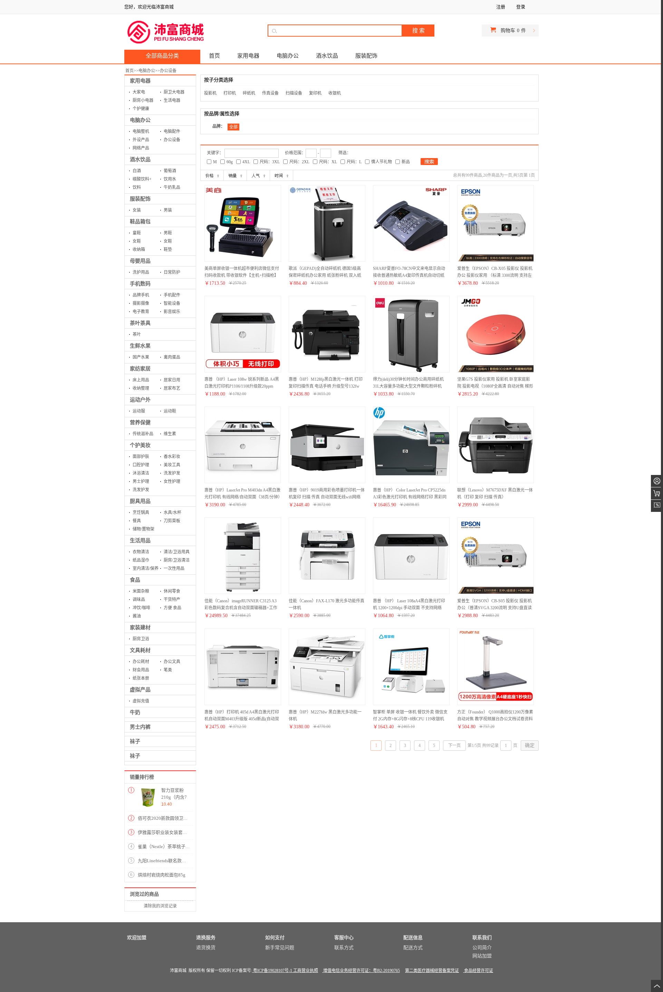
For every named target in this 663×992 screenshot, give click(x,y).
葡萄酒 (170, 170)
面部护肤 (141, 456)
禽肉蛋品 (172, 357)
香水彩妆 (172, 456)
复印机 (315, 93)
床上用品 (141, 380)
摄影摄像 (141, 303)
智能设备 (172, 303)
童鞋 (137, 233)
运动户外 (140, 399)
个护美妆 (140, 445)
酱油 (137, 616)
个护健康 (141, 108)
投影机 (210, 93)
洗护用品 (141, 272)
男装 (168, 210)
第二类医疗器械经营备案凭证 (432, 970)
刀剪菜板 (172, 520)
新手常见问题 (279, 947)
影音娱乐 (172, 311)
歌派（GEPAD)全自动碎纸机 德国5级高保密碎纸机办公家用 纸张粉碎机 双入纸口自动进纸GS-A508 (325, 275)
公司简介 (482, 947)
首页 (129, 70)
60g (230, 161)
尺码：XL (328, 161)
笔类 (168, 670)
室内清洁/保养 (145, 568)
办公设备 (168, 70)
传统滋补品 (143, 433)
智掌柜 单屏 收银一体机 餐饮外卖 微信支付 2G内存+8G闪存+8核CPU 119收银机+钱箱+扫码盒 (410, 719)
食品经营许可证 (478, 970)
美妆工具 (172, 465)
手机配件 (172, 295)
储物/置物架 (143, 529)
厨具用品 (140, 501)
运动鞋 (170, 411)
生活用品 (140, 540)
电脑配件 (172, 131)
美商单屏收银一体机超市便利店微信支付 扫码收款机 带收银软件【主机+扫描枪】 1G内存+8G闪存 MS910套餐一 (241, 275)
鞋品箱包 (140, 221)
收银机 (334, 93)
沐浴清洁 (141, 473)
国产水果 (141, 357)
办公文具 (172, 661)
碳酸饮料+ (142, 179)
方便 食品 (172, 607)
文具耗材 (140, 650)
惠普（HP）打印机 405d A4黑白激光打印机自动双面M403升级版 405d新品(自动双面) (241, 719)
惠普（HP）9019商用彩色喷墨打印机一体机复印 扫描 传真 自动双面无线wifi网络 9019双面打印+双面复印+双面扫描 (327, 497)
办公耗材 (141, 661)
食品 (135, 580)
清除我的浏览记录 (160, 906)
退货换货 (205, 947)
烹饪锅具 (141, 512)
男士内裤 (140, 727)
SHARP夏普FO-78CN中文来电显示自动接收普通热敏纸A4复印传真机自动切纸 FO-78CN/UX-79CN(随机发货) (409, 275)
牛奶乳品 (172, 187)
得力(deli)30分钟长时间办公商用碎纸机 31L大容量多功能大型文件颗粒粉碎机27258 (408, 386)
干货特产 (172, 599)
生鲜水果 (140, 346)
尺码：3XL (270, 161)
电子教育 (141, 311)
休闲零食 (172, 591)
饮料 (137, 187)
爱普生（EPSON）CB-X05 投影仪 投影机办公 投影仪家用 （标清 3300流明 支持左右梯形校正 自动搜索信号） (494, 275)
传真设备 (270, 93)
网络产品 (141, 148)
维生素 (170, 433)
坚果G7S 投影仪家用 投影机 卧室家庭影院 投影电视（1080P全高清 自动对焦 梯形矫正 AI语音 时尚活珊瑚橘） (495, 386)
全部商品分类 (162, 56)
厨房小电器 (143, 100)
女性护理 (172, 481)
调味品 (139, 599)
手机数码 (140, 283)
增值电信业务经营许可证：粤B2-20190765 (361, 970)
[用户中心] (657, 481)
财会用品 (141, 670)
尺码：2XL (299, 161)
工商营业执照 (305, 970)
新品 (406, 161)
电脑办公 (146, 70)
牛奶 (135, 712)
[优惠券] (657, 506)
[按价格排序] (212, 175)
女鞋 (137, 241)
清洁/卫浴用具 (177, 552)
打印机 (229, 93)
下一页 (454, 745)
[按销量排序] (235, 175)
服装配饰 (140, 199)
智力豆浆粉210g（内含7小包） (174, 797)
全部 (233, 127)
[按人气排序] (258, 175)
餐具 (137, 520)
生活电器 (172, 100)
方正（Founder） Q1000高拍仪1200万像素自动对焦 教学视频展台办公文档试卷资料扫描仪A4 (495, 719)
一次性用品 (174, 568)
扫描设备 (294, 93)
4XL (246, 161)
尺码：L (354, 161)
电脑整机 (141, 131)
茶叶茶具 (140, 323)
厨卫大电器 (174, 92)
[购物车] (657, 493)
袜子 (135, 741)
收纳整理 (141, 388)
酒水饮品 (140, 159)
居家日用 (172, 380)
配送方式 (413, 947)
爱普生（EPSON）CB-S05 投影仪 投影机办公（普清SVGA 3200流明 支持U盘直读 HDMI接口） (494, 608)
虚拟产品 (140, 689)
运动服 (139, 411)
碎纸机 (249, 93)
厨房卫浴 (141, 638)
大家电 (139, 92)
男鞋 (168, 233)
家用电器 (140, 81)
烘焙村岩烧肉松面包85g (161, 874)
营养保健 (140, 422)
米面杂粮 (141, 591)
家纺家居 (140, 368)
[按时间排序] (281, 175)
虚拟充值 (141, 701)
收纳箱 (139, 249)
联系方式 (344, 947)
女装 (137, 210)
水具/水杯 (172, 512)
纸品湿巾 (141, 560)
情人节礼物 (381, 161)
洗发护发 (172, 473)
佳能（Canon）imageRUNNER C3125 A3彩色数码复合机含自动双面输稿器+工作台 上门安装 (240, 608)
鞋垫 (168, 249)
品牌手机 (141, 295)
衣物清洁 (141, 552)
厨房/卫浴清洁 (177, 560)
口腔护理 (141, 465)
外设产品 (141, 139)
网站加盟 (482, 956)
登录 (520, 6)
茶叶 (137, 334)
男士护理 (141, 481)
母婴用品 (140, 261)
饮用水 (170, 179)
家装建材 (140, 627)
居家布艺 (172, 388)
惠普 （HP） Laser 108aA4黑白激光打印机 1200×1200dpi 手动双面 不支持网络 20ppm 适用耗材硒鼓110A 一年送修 (409, 608)
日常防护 (172, 272)
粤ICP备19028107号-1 (272, 970)
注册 (500, 6)
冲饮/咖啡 (141, 607)
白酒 (137, 170)
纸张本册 (141, 678)
